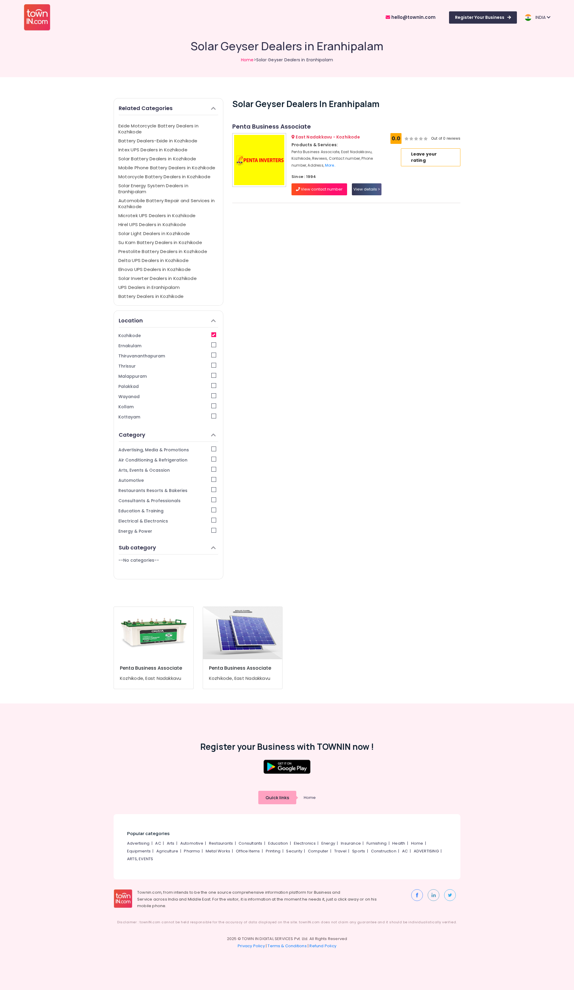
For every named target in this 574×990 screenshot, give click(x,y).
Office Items (248, 851)
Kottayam (129, 417)
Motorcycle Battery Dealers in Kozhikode (164, 176)
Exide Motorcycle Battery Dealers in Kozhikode (158, 129)
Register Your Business (479, 17)
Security (294, 851)
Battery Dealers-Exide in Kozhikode (158, 141)
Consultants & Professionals (149, 501)
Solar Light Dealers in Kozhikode (154, 233)
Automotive (131, 480)
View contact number (321, 189)
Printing (273, 851)
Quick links (277, 797)
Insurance (351, 843)
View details (365, 189)
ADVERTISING (426, 851)
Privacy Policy (251, 946)
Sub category (137, 547)
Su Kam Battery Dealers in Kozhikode (160, 242)
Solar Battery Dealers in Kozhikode (157, 159)
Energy (328, 843)
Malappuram (132, 376)
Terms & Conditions (287, 946)
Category (132, 434)
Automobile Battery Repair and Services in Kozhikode (166, 203)
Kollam (126, 407)
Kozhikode (129, 336)
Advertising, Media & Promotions (153, 450)
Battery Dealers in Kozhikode (151, 296)
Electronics (305, 843)
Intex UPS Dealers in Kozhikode (152, 150)
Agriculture (167, 851)
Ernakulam (129, 346)
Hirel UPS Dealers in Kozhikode (152, 224)
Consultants (250, 843)
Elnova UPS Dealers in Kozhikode (154, 269)
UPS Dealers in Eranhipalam (149, 287)
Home (247, 60)
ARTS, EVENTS (140, 859)
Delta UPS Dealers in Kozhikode (153, 260)
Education (278, 843)
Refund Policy (322, 946)
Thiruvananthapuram (141, 356)
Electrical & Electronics (143, 521)
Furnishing (377, 843)
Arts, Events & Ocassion (144, 470)
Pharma (192, 851)
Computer (318, 851)
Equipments (139, 851)
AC (158, 843)
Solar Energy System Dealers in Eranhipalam (153, 188)
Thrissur (127, 366)
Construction (383, 851)
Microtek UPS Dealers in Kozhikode (157, 215)
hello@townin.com (413, 17)
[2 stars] (426, 138)
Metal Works (218, 851)
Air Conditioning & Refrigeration (152, 460)
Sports (358, 851)
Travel (340, 851)
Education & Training (141, 511)
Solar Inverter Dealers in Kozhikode (157, 278)
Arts (171, 843)
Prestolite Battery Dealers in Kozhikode (162, 251)
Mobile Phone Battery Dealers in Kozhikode (166, 168)
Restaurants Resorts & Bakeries (152, 491)
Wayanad (129, 397)
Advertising (138, 843)
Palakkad (128, 386)
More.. (330, 165)
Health (398, 843)
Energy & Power (135, 531)
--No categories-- (138, 560)
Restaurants (221, 843)
